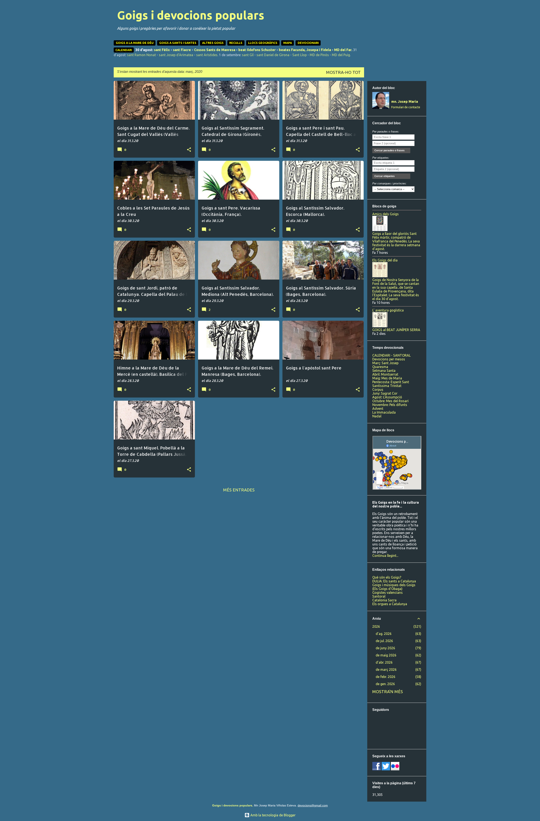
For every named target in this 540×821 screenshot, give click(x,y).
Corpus (377, 389)
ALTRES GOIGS (213, 43)
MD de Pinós (319, 55)
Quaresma (380, 367)
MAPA (287, 43)
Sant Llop (299, 55)
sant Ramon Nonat (141, 55)
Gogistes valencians (387, 592)
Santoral (378, 596)
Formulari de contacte (405, 107)
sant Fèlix (162, 50)
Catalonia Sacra (384, 600)
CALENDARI (123, 50)
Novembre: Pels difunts (389, 405)
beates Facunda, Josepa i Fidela (305, 50)
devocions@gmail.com (313, 805)
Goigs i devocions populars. (232, 805)
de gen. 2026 (385, 684)
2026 (376, 626)
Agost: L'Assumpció (387, 397)
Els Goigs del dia (385, 260)
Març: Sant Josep (385, 363)
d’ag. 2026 (384, 634)
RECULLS (235, 43)
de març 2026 (386, 669)
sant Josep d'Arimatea (176, 55)
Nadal (376, 416)
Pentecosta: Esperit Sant (390, 382)
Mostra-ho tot (343, 72)
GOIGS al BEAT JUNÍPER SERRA (396, 330)
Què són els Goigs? (386, 577)
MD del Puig (341, 55)
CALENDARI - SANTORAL (391, 355)
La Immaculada (384, 412)
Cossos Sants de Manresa (214, 50)
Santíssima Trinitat (386, 386)
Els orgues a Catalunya (389, 604)
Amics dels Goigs (385, 214)
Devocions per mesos (388, 359)
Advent (377, 408)
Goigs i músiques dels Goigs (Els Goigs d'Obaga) (393, 587)
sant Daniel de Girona (272, 55)
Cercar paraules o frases (389, 150)
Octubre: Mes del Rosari (390, 401)
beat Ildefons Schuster (257, 50)
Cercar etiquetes (384, 176)
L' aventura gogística (388, 310)
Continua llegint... (385, 555)
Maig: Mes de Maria (387, 378)
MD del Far (342, 50)
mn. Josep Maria (404, 101)
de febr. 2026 (385, 677)
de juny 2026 (385, 648)
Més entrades (239, 489)
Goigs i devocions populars (190, 15)
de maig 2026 (386, 655)
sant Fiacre (182, 50)
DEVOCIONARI (308, 43)
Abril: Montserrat (385, 374)
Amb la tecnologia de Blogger (273, 815)
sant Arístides (206, 55)
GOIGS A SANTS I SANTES (177, 43)
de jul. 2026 (384, 641)
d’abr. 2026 (384, 662)
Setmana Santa (384, 370)
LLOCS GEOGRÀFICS (262, 43)
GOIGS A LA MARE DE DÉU (135, 43)
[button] (189, 150)
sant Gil (248, 55)
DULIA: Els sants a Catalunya (394, 581)
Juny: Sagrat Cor (384, 393)
